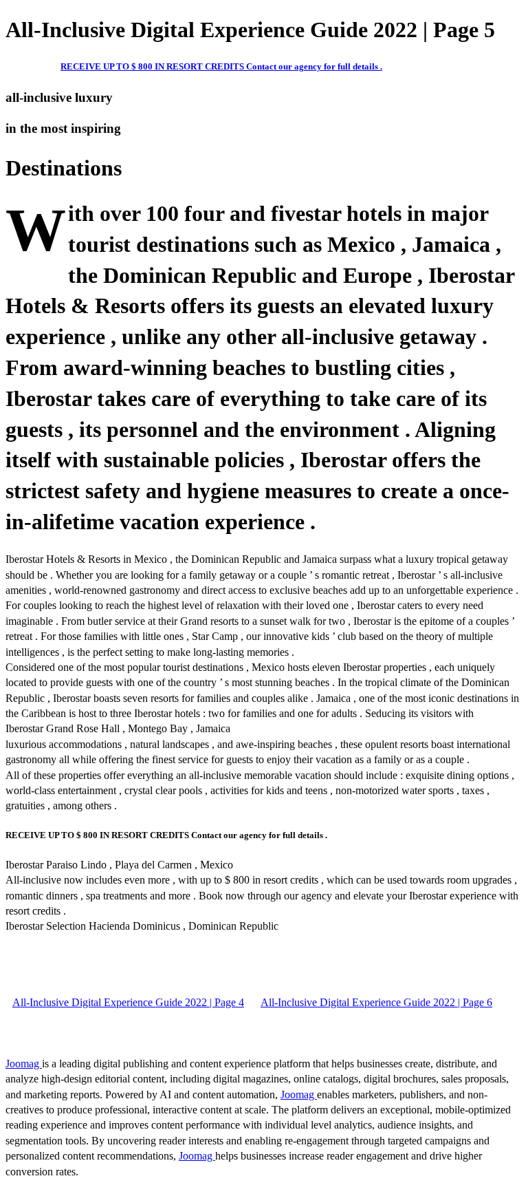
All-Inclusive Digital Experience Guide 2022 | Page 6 (376, 1002)
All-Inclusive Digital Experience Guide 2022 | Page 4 (128, 1002)
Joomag (24, 1063)
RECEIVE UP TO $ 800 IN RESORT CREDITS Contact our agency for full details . (221, 66)
